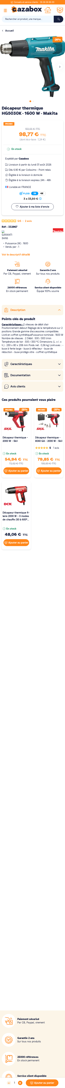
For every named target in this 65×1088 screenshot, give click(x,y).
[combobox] (32, 19)
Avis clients (17, 386)
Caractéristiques (21, 364)
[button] (59, 66)
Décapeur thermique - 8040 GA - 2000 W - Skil (48, 439)
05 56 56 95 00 (47, 2)
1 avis (56, 448)
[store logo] (26, 9)
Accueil (9, 30)
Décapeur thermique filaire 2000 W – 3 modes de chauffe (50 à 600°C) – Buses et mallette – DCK (16, 516)
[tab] (32, 310)
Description (17, 310)
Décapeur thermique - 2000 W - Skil (15, 439)
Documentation (20, 375)
